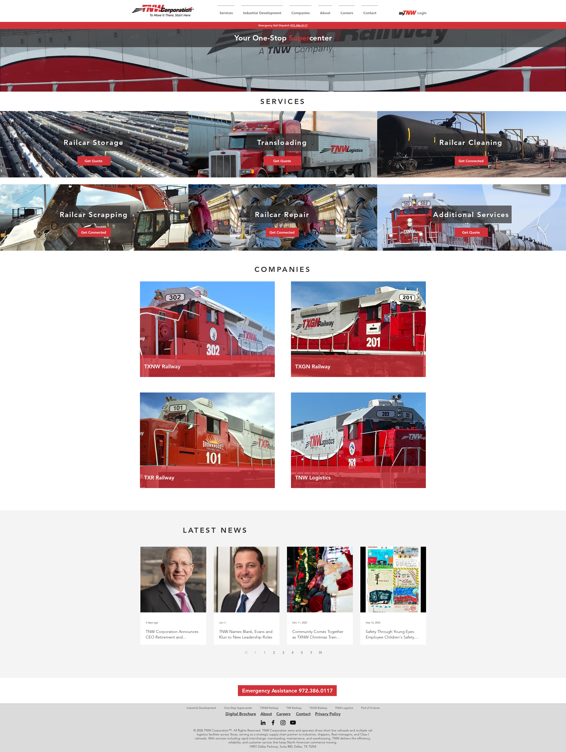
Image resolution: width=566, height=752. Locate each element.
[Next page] (311, 652)
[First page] (246, 652)
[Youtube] (293, 722)
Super (299, 37)
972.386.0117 (299, 25)
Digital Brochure (241, 713)
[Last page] (320, 652)
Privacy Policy (327, 713)
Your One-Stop (261, 37)
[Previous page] (255, 652)
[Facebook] (273, 722)
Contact (303, 713)
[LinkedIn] (263, 722)
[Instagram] (283, 722)
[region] (209, 329)
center (320, 37)
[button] (226, 11)
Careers (283, 713)
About (266, 713)
